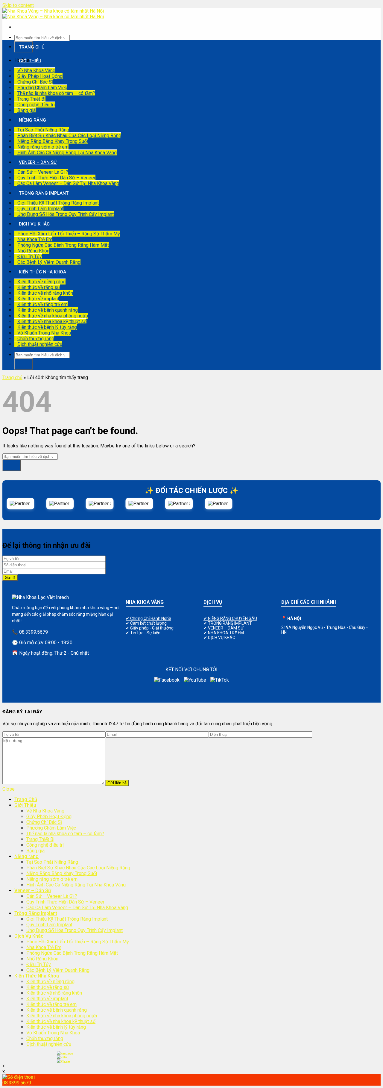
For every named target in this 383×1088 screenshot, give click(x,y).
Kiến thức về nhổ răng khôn (45, 293)
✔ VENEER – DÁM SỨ (223, 628)
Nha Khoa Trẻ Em (34, 239)
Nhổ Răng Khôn (33, 251)
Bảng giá (26, 110)
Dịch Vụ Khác (34, 224)
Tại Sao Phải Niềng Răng (43, 130)
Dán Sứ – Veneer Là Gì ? (42, 172)
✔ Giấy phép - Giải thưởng (150, 628)
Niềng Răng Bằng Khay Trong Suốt (52, 141)
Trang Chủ (32, 47)
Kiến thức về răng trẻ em (42, 304)
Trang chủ (12, 377)
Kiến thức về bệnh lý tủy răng (47, 327)
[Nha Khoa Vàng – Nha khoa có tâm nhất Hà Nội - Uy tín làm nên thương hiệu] (53, 13)
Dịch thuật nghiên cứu (39, 344)
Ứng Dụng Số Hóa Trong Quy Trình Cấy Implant (65, 214)
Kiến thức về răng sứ (38, 287)
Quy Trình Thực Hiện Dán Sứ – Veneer (56, 178)
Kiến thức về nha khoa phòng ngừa (52, 316)
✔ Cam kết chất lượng (146, 623)
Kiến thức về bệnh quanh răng (47, 310)
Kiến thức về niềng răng (41, 282)
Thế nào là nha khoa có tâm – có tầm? (56, 93)
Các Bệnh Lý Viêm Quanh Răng (48, 262)
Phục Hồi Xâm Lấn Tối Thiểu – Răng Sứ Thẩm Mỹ (68, 234)
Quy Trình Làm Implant (40, 208)
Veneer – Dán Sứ (38, 162)
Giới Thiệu (30, 60)
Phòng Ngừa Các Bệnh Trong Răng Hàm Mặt (63, 245)
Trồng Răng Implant (44, 193)
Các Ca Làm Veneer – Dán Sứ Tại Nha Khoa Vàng (68, 183)
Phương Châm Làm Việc (42, 87)
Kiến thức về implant (38, 299)
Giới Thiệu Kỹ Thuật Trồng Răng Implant (58, 203)
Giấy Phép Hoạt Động (40, 76)
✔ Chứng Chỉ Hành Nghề (148, 618)
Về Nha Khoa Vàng (36, 70)
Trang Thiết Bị (31, 99)
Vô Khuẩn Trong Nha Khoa (44, 333)
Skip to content (18, 5)
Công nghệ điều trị (36, 105)
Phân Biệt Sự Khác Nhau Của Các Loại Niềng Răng (69, 135)
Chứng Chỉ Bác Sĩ (35, 82)
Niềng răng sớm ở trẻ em (43, 147)
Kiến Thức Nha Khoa (42, 272)
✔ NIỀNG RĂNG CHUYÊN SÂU (230, 618)
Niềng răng (32, 120)
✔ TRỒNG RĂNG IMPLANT (227, 623)
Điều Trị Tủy (29, 256)
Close (8, 789)
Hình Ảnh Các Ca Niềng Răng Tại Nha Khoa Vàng (67, 152)
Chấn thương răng (35, 338)
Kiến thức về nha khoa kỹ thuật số (51, 321)
